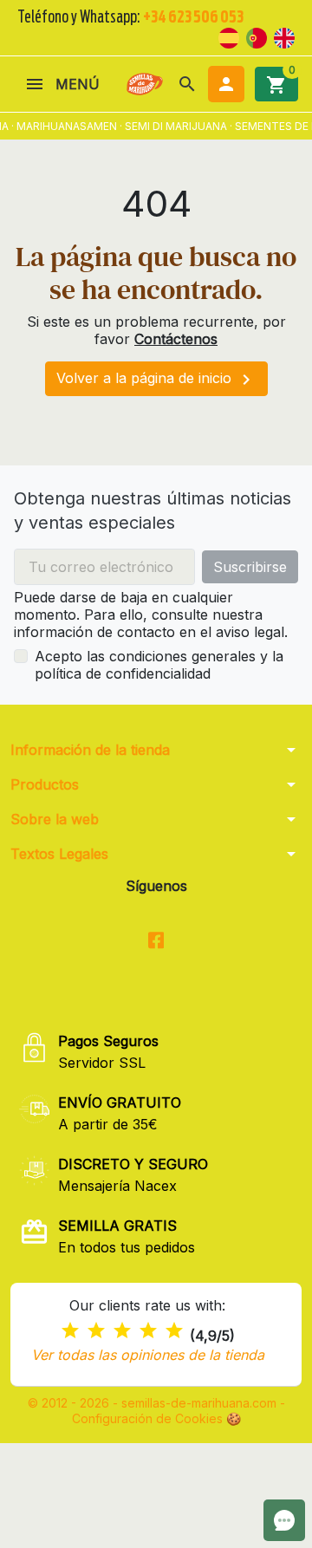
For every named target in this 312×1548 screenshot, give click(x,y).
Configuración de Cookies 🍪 (156, 1418)
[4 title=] (148, 1330)
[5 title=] (174, 1330)
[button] (187, 84)
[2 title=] (96, 1330)
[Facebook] (156, 941)
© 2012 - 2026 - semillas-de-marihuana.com (154, 1402)
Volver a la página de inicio (156, 379)
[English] (284, 36)
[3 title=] (122, 1330)
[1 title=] (70, 1330)
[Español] (228, 36)
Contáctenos (176, 339)
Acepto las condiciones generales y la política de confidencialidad (159, 664)
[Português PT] (256, 36)
